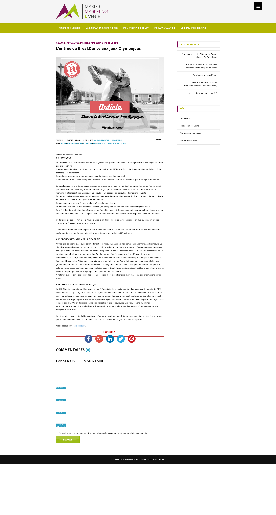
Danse (85, 143)
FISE (90, 143)
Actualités (73, 42)
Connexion (185, 118)
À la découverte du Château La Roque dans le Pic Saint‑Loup (199, 55)
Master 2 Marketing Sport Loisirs (99, 42)
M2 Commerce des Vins (193, 28)
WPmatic (161, 459)
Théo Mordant (78, 326)
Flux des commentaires (190, 133)
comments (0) (117, 140)
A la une (60, 42)
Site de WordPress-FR (190, 141)
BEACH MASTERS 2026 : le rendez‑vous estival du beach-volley (200, 84)
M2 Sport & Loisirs (69, 28)
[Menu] (258, 6)
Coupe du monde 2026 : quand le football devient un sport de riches (201, 66)
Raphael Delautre (101, 140)
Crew (80, 143)
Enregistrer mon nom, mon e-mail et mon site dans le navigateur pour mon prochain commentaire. (103, 433)
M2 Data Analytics (164, 28)
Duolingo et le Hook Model (205, 75)
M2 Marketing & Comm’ (136, 28)
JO (94, 143)
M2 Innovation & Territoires (102, 28)
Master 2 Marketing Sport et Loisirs (111, 143)
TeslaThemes (140, 459)
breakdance (72, 143)
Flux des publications (189, 126)
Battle (63, 143)
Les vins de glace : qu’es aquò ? (202, 93)
